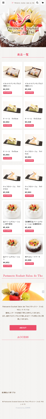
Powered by (20, 408)
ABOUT (23, 328)
